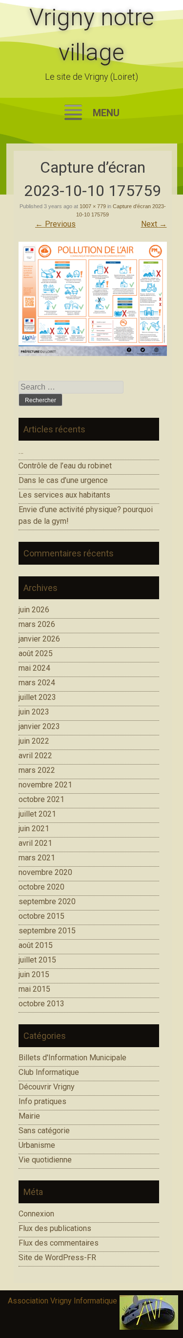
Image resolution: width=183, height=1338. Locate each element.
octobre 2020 (41, 887)
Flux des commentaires (59, 1243)
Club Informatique (49, 1072)
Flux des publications (55, 1228)
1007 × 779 (93, 206)
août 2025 (36, 653)
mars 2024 (37, 682)
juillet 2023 (37, 697)
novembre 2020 (45, 872)
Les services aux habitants (64, 495)
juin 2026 (34, 609)
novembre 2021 (45, 784)
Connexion (36, 1213)
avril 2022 (35, 755)
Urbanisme (37, 1145)
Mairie (29, 1116)
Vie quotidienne (45, 1159)
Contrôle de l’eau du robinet (65, 465)
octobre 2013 (41, 1003)
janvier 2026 (39, 638)
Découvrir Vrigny (47, 1086)
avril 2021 (35, 843)
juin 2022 (34, 741)
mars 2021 (37, 857)
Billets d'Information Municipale (72, 1057)
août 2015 (36, 945)
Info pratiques (42, 1101)
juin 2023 (34, 711)
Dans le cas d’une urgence (63, 480)
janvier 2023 (39, 726)
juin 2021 (34, 828)
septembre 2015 (47, 930)
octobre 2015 (41, 916)
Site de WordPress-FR (57, 1257)
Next (154, 224)
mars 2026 (37, 624)
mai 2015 (34, 989)
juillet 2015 (37, 959)
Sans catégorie (44, 1130)
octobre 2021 (41, 799)
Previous (55, 224)
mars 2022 (37, 770)
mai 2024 (34, 668)
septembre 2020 (47, 901)
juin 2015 (34, 974)
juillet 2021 (37, 814)
